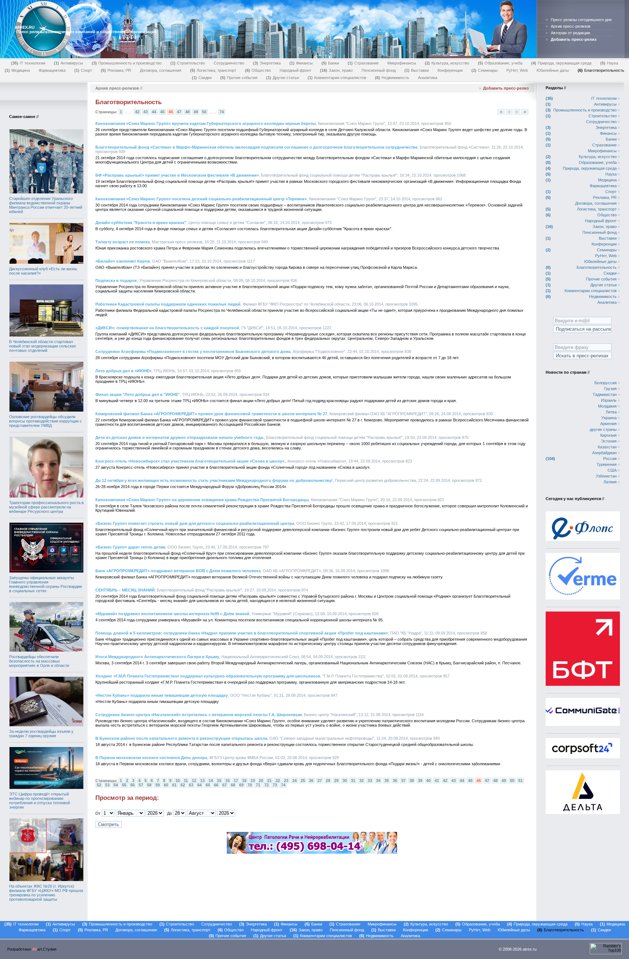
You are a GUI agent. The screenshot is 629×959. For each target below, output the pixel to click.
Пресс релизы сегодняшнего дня (581, 19)
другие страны (603, 429)
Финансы (302, 63)
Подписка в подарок (116, 280)
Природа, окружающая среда (562, 63)
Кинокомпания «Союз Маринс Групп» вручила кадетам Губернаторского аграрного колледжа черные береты (205, 123)
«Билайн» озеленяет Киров (122, 261)
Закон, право (337, 70)
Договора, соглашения (160, 70)
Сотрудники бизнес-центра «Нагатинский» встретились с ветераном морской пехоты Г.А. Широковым (198, 714)
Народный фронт (295, 70)
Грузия (610, 388)
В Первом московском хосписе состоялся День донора (151, 757)
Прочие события (239, 77)
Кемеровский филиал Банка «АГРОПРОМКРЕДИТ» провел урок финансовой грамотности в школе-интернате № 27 (211, 414)
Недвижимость (392, 77)
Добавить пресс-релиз (506, 88)
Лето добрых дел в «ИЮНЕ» (123, 371)
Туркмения (607, 464)
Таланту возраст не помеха (122, 242)
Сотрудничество (229, 63)
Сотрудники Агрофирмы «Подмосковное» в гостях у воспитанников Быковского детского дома (192, 351)
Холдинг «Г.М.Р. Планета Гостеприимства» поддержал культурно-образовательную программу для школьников (207, 676)
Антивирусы (69, 63)
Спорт (84, 70)
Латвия (610, 482)
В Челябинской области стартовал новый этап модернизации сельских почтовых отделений (42, 346)
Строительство (188, 63)
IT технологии (28, 63)
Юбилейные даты (553, 70)
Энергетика (267, 63)
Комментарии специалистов (337, 77)
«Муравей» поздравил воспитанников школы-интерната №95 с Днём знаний (172, 614)
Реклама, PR (116, 70)
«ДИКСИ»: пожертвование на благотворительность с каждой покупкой (167, 328)
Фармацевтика (52, 70)
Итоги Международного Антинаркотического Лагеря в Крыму (157, 657)
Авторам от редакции (570, 33)
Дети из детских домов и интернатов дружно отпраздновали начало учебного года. (179, 437)
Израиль (609, 400)
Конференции (450, 70)
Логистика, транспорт (213, 70)
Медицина (18, 70)
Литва (611, 412)
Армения (608, 423)
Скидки (202, 77)
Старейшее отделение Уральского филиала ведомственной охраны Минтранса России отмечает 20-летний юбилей (45, 205)
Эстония (609, 441)
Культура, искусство (447, 63)
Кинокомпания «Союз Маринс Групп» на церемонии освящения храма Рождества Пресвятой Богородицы (202, 500)
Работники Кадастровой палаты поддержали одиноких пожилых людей (168, 304)
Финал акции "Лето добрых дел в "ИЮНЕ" (137, 394)
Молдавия (607, 406)
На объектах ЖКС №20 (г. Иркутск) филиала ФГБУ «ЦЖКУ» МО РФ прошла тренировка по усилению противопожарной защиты (46, 892)
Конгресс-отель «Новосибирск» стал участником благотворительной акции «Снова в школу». (190, 461)
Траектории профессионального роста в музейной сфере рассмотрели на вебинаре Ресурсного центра (46, 507)
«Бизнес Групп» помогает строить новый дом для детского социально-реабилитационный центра (194, 523)
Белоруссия (605, 383)
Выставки (417, 70)
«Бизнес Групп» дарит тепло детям (130, 547)
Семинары (485, 70)
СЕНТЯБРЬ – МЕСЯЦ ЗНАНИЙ (125, 590)
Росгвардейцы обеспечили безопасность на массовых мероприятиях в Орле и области (39, 661)
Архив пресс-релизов (570, 26)
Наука (610, 63)
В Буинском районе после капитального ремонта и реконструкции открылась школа (181, 738)
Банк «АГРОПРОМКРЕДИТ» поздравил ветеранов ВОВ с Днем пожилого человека (178, 571)
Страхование (364, 63)
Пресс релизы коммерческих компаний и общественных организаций (86, 32)
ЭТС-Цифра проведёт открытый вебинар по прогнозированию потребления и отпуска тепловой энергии (39, 800)
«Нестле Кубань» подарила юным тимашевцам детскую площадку (161, 695)
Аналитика (427, 77)
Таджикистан (605, 394)
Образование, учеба (500, 63)
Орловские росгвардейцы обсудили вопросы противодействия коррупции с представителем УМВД (45, 421)
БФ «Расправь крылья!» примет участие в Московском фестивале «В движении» (177, 175)
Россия (610, 458)
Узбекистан (606, 476)
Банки (331, 63)
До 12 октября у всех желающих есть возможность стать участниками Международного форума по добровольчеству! (214, 480)
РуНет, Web (517, 70)
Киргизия (608, 435)
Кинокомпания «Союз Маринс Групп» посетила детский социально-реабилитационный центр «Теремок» (201, 199)
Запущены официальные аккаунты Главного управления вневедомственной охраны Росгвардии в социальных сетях (45, 584)
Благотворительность (601, 70)
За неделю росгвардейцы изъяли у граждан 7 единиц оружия (41, 733)
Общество (258, 70)
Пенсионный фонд (378, 70)
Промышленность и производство (127, 63)
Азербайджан (604, 453)
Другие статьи (283, 77)
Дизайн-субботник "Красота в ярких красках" (140, 222)
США (612, 470)
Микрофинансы (401, 63)
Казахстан (607, 447)
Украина (609, 418)
